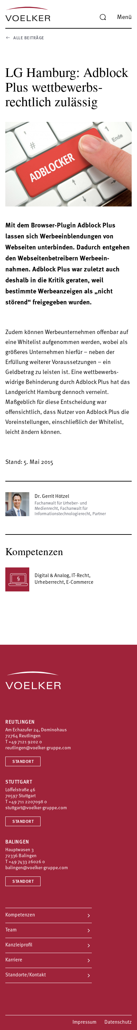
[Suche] (103, 17)
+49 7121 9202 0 (25, 742)
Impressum (84, 1022)
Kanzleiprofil (18, 945)
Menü (124, 18)
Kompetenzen (20, 915)
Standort (23, 762)
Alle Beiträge (28, 38)
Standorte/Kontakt (25, 975)
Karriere (13, 960)
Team (11, 930)
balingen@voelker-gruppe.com (36, 867)
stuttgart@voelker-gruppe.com (36, 808)
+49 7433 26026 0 (27, 861)
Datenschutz (118, 1022)
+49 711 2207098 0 (28, 802)
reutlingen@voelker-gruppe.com (38, 748)
